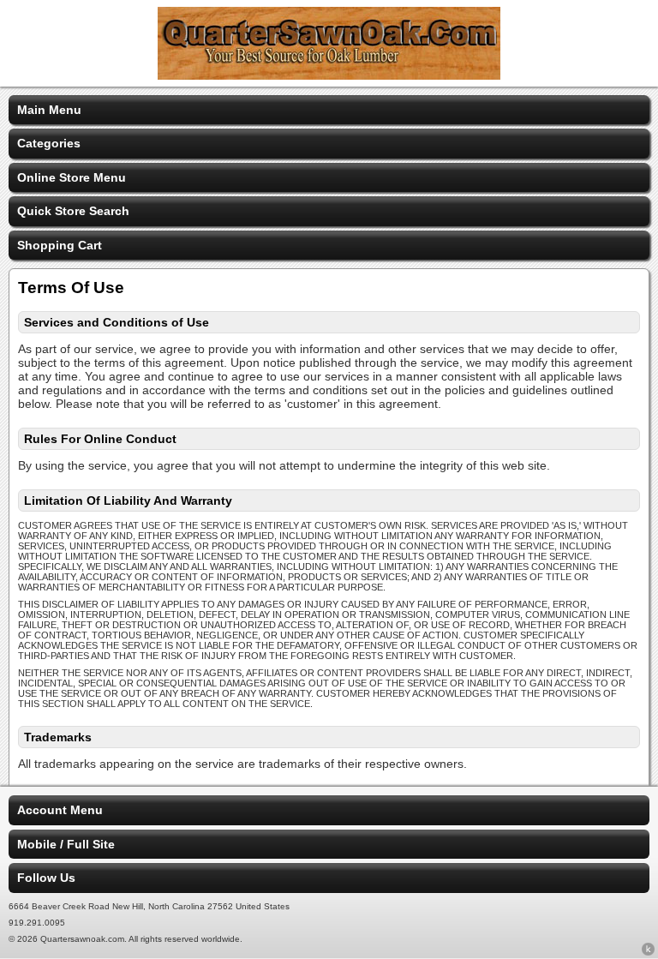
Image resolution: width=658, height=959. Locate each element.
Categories (49, 143)
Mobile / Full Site (66, 844)
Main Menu (49, 110)
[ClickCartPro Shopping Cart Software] (648, 952)
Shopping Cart (59, 245)
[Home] (329, 75)
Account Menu (60, 810)
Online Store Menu (71, 177)
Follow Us (46, 877)
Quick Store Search (73, 211)
